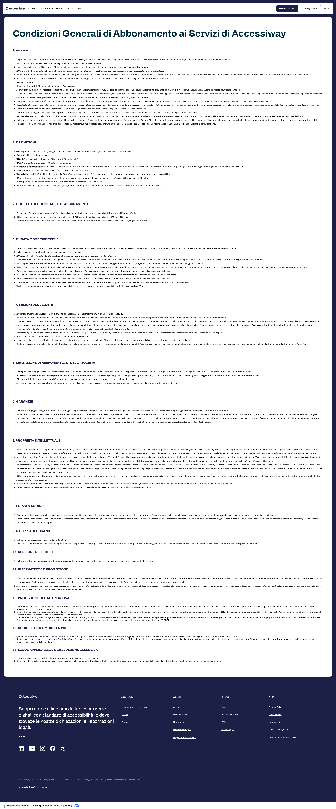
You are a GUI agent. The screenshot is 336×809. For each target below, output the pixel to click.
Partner (126, 722)
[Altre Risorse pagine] (72, 8)
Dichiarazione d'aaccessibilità (283, 737)
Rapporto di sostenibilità (184, 737)
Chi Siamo (178, 707)
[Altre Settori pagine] (49, 8)
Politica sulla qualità (278, 729)
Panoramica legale (182, 729)
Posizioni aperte (181, 715)
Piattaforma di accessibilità (135, 707)
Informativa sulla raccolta (16, 805)
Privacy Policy (275, 707)
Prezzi (125, 714)
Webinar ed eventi (229, 715)
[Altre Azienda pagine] (61, 8)
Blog (223, 707)
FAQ (223, 722)
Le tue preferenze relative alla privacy (52, 805)
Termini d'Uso (275, 722)
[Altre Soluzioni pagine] (38, 8)
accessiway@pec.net (259, 101)
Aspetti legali (227, 729)
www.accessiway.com (280, 120)
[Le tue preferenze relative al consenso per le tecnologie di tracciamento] (4, 806)
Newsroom (178, 722)
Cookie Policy (275, 714)
